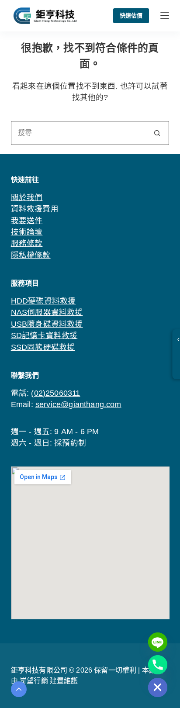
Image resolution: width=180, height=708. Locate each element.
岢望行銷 (35, 680)
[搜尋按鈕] (157, 133)
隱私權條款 (31, 255)
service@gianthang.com (78, 404)
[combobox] (78, 133)
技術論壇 (27, 232)
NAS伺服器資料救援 (47, 312)
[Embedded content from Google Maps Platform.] (90, 542)
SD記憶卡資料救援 (44, 335)
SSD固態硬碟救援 (43, 347)
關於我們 (27, 197)
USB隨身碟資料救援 (47, 324)
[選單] (164, 15)
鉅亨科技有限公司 (39, 670)
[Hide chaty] (157, 687)
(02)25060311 (55, 393)
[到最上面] (19, 689)
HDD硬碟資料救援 (43, 301)
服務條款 (27, 243)
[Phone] (157, 664)
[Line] (157, 642)
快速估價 (131, 15)
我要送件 (27, 220)
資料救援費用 (35, 208)
